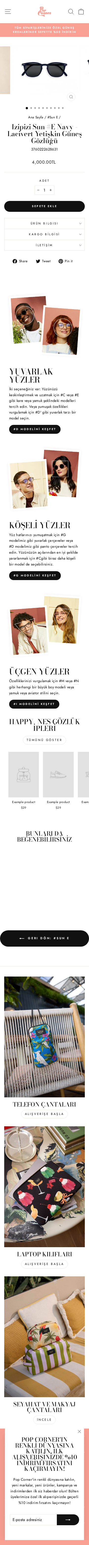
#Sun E (52, 117)
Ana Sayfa (36, 117)
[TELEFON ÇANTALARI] (44, 1037)
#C (38, 558)
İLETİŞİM (44, 245)
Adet (44, 180)
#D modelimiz (20, 546)
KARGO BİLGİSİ (44, 234)
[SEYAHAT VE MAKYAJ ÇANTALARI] (44, 1336)
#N (76, 681)
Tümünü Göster (45, 740)
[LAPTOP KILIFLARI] (44, 1186)
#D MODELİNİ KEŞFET (35, 429)
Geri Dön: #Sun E (48, 938)
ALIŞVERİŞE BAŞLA (44, 1114)
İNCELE (44, 1419)
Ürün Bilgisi (44, 223)
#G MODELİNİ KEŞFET (35, 575)
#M (62, 681)
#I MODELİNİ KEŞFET (34, 704)
